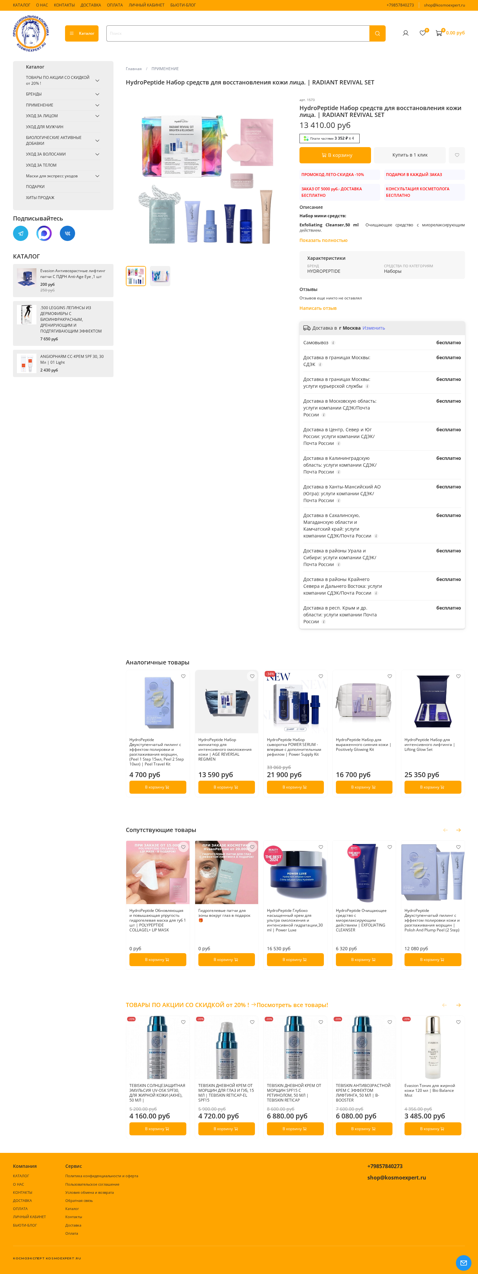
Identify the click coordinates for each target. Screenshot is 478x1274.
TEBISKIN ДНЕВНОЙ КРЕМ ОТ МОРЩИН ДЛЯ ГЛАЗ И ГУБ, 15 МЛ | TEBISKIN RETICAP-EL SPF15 (226, 1092)
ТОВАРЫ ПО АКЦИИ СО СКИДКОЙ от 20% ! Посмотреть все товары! (227, 1005)
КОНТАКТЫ (64, 5)
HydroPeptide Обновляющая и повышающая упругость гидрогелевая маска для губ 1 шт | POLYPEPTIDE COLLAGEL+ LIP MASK (157, 920)
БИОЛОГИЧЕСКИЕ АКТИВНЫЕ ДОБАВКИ (54, 140)
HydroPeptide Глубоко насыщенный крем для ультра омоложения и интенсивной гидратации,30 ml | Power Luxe (295, 920)
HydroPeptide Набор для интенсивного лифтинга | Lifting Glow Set (430, 744)
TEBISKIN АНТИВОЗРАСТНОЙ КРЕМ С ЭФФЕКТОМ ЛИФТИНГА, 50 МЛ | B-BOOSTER (363, 1092)
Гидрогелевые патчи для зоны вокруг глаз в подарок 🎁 (224, 915)
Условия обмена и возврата (89, 1192)
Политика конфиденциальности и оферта (101, 1175)
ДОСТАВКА (91, 5)
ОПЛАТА (115, 5)
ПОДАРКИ (35, 186)
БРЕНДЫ (34, 94)
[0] (422, 33)
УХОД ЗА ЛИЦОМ (42, 116)
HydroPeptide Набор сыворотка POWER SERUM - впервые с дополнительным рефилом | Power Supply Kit (294, 747)
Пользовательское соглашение (92, 1184)
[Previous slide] (133, 179)
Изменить (374, 328)
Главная (134, 68)
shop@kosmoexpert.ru (444, 5)
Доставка (73, 1225)
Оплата (71, 1233)
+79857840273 (400, 5)
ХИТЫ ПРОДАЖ (40, 197)
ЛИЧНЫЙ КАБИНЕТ (147, 5)
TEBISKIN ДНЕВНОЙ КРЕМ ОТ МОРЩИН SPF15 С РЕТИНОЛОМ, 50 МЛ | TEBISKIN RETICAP (294, 1092)
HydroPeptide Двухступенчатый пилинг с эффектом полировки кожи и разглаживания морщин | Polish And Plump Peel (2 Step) (432, 920)
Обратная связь (79, 1200)
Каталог (86, 33)
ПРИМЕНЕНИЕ (165, 68)
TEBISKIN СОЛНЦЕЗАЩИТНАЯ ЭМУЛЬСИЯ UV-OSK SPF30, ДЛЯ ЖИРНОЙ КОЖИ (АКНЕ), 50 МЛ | (157, 1092)
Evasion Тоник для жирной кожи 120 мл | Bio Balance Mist (430, 1090)
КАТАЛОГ (21, 5)
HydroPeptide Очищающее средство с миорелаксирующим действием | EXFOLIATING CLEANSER (361, 920)
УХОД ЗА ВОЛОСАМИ (46, 154)
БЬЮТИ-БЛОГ (183, 5)
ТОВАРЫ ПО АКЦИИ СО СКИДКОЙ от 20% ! (57, 80)
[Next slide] (284, 179)
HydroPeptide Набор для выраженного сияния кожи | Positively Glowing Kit (364, 744)
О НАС (42, 5)
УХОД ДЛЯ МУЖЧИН (44, 127)
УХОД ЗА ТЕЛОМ (41, 165)
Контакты (73, 1216)
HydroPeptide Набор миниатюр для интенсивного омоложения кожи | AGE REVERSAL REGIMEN (225, 749)
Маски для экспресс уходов (52, 176)
